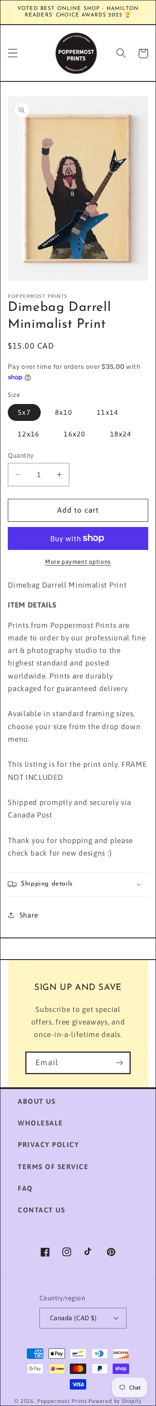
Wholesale (40, 1123)
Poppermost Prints (62, 1401)
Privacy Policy (48, 1144)
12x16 (28, 434)
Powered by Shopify (115, 1401)
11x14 (107, 412)
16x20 (74, 434)
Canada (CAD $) (73, 1318)
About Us (36, 1101)
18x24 (121, 434)
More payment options (78, 561)
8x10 (63, 412)
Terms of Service (53, 1166)
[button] (13, 53)
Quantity (21, 455)
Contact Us (41, 1210)
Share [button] (29, 915)
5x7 (24, 412)
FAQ (25, 1188)
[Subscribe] (119, 1063)
